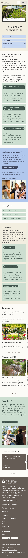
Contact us (6, 515)
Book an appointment (10, 167)
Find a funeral (7, 36)
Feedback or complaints (8, 552)
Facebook (5, 538)
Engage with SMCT (20, 552)
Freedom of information (7, 547)
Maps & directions (8, 43)
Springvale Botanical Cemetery (12, 342)
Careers (4, 529)
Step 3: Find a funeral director (13, 128)
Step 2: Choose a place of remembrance (12, 108)
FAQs (3, 521)
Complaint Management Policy (9, 549)
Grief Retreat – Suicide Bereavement (14, 378)
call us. (20, 174)
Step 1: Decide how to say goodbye (12, 87)
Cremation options (9, 266)
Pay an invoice (6, 531)
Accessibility (5, 555)
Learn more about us (9, 422)
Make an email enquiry (9, 178)
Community (5, 526)
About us (5, 512)
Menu (23, 2)
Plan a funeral (7, 40)
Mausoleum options (10, 286)
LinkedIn (14, 538)
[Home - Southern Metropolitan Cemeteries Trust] (6, 2)
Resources (5, 523)
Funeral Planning (8, 508)
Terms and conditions (15, 544)
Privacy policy (5, 544)
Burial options (8, 247)
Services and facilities (9, 504)
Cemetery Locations (9, 500)
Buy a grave (6, 46)
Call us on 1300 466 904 (9, 518)
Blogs (3, 534)
